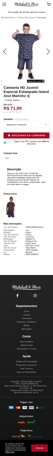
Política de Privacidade (26, 361)
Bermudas (26, 329)
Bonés (26, 325)
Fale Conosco (26, 368)
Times (26, 311)
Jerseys (26, 315)
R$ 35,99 (16, 112)
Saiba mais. (10, 452)
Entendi (39, 448)
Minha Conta (27, 345)
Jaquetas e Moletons (26, 322)
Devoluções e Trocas (26, 349)
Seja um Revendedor (26, 372)
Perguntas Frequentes (26, 365)
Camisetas (27, 318)
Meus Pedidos (26, 341)
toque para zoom (34, 81)
